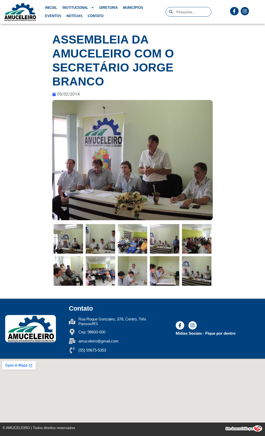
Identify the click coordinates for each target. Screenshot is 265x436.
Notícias (75, 16)
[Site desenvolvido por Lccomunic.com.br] (243, 430)
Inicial (51, 8)
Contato (96, 16)
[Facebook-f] (234, 11)
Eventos (53, 16)
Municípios (133, 8)
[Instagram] (245, 11)
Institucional (75, 8)
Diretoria (108, 8)
